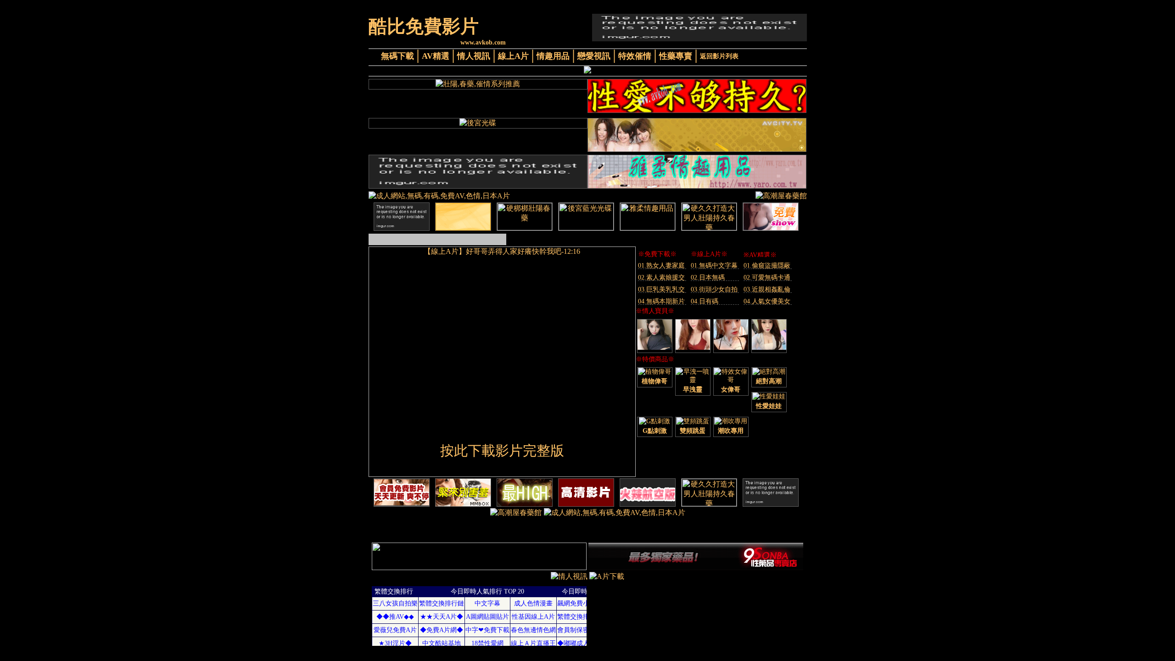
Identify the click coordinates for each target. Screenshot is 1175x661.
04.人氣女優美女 (767, 301)
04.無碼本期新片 (661, 301)
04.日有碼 (704, 301)
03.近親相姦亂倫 (767, 289)
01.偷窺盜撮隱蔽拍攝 (767, 265)
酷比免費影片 (424, 26)
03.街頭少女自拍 (714, 289)
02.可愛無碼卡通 (767, 277)
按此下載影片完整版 (502, 450)
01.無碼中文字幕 (714, 265)
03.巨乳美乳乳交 (661, 289)
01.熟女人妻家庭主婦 (661, 265)
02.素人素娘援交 (661, 277)
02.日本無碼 (708, 277)
